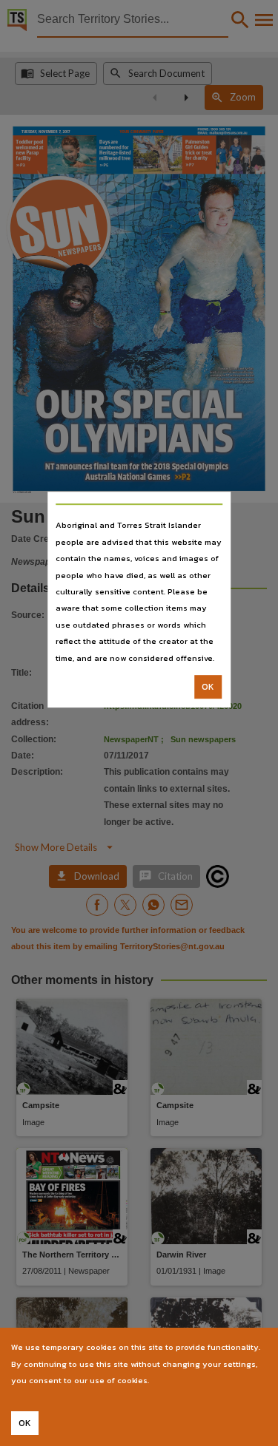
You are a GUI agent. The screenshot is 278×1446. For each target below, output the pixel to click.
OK (208, 686)
